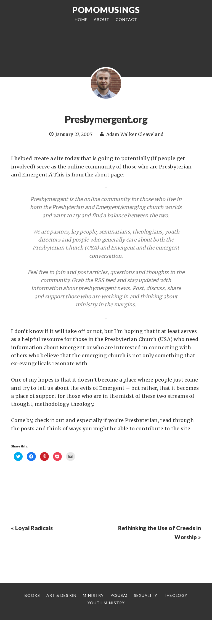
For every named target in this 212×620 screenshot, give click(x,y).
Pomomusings (106, 10)
